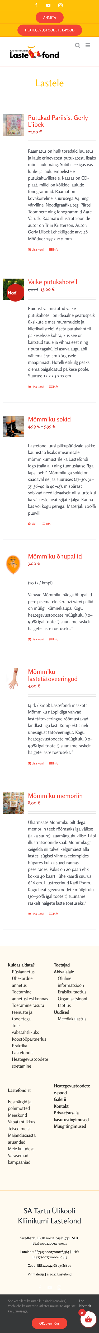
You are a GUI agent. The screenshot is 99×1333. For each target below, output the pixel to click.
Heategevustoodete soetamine (28, 1062)
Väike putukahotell (52, 282)
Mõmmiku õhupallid (55, 556)
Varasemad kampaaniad (19, 1159)
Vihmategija (36, 1274)
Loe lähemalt (85, 1303)
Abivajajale (64, 971)
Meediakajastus (72, 1018)
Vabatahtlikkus (21, 1121)
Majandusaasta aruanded (22, 1138)
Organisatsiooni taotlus (72, 1002)
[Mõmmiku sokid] (13, 427)
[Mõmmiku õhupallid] (13, 564)
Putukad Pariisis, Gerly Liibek (58, 121)
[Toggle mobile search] (77, 45)
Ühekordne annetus (22, 981)
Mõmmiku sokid (49, 419)
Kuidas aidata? (21, 965)
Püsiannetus (23, 971)
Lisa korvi (38, 249)
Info (55, 249)
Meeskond (17, 1115)
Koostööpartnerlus (28, 1039)
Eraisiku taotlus (72, 991)
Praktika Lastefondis (22, 1049)
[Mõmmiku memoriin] (13, 803)
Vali (34, 524)
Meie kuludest (21, 1148)
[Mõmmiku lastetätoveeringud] (13, 679)
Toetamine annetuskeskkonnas (28, 995)
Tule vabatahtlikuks (25, 1029)
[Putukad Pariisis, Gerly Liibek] (13, 125)
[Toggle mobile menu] (88, 45)
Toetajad (62, 965)
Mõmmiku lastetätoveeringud (53, 675)
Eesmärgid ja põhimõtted (19, 1105)
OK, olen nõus (49, 1323)
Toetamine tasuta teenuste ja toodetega (28, 1011)
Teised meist (19, 1128)
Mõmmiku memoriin (55, 796)
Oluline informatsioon (71, 981)
